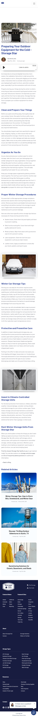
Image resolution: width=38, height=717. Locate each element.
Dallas (29, 608)
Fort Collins (20, 613)
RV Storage (5, 665)
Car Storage (25, 656)
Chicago (20, 604)
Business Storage (7, 656)
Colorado (5, 602)
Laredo (30, 613)
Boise (19, 602)
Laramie (20, 615)
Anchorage (20, 599)
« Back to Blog (6, 462)
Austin (29, 599)
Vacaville (30, 619)
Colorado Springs (22, 608)
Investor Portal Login (8, 691)
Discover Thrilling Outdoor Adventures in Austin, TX (19, 532)
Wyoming (11, 606)
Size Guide (23, 682)
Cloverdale (20, 606)
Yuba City (20, 622)
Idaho (10, 602)
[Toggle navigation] (34, 3)
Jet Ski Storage (7, 663)
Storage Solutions (24, 633)
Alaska (4, 599)
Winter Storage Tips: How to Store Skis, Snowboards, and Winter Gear (19, 497)
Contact (23, 691)
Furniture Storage (7, 660)
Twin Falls (20, 619)
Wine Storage (25, 667)
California (11, 599)
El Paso (30, 611)
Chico (29, 604)
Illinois (4, 604)
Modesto (30, 615)
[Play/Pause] (4, 67)
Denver (19, 611)
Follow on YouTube (24, 636)
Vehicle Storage (7, 667)
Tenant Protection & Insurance (10, 686)
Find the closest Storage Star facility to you (14, 451)
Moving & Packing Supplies (27, 684)
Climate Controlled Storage (9, 658)
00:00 (34, 65)
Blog (22, 686)
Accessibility (6, 688)
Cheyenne (30, 602)
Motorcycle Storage (27, 663)
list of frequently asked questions (14, 455)
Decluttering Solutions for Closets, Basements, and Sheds (19, 567)
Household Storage (26, 660)
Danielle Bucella (12, 58)
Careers (5, 636)
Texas (10, 604)
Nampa (19, 617)
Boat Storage (25, 654)
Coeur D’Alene (31, 606)
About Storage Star (7, 633)
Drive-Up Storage (26, 658)
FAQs (4, 682)
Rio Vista (30, 617)
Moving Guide (6, 684)
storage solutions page (28, 453)
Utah (4, 606)
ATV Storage (6, 654)
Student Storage (26, 665)
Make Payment (24, 688)
